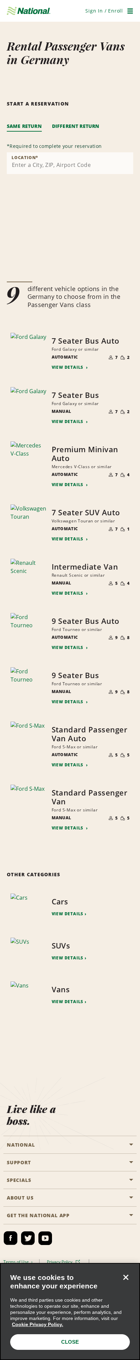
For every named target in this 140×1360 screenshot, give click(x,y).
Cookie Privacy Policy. (37, 1324)
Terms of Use (16, 1262)
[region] (70, 1311)
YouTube (45, 1238)
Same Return (24, 126)
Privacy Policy (60, 1262)
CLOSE (70, 1342)
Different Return (76, 126)
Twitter (28, 1238)
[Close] (126, 1277)
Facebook (10, 1238)
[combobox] (70, 163)
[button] (104, 10)
